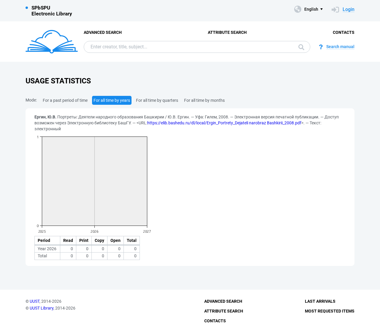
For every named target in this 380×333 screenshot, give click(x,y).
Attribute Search (227, 32)
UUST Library (41, 308)
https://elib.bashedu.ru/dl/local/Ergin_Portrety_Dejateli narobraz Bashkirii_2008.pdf (224, 122)
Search (299, 47)
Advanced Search (103, 32)
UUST (34, 301)
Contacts (343, 32)
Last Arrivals (320, 301)
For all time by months (204, 100)
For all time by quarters (157, 100)
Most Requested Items (329, 311)
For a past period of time (65, 100)
